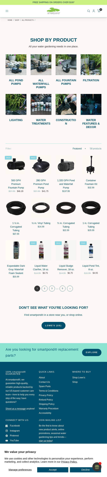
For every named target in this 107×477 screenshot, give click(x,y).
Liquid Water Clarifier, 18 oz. (41, 267)
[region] (53, 2)
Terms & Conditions (48, 391)
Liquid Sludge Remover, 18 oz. (66, 267)
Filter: (8, 148)
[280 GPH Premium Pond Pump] (41, 165)
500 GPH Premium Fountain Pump (16, 184)
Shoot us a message (16, 408)
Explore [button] (92, 352)
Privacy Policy (46, 395)
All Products (28, 20)
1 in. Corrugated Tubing (91, 225)
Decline (85, 469)
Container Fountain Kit (91, 182)
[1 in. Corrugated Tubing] (91, 207)
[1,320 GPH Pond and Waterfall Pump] (66, 165)
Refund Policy (46, 400)
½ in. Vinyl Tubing (41, 223)
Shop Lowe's (78, 377)
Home (10, 20)
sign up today (45, 441)
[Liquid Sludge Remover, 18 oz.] (66, 250)
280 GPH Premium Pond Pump (41, 184)
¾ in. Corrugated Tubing (66, 225)
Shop (17, 20)
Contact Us (44, 382)
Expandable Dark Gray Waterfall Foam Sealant (16, 269)
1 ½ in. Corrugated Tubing (16, 227)
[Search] (88, 11)
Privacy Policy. (69, 461)
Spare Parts (45, 386)
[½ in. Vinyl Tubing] (41, 207)
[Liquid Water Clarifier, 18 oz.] (41, 250)
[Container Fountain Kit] (91, 165)
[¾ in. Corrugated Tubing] (66, 207)
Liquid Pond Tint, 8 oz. (91, 267)
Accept (53, 469)
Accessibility (45, 413)
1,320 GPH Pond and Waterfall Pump (66, 184)
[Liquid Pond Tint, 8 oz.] (91, 250)
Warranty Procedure (49, 408)
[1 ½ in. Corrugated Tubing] (16, 207)
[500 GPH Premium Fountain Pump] (16, 165)
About (42, 377)
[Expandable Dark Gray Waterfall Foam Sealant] (16, 250)
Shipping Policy (46, 404)
